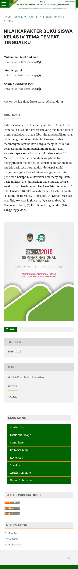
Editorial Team (19, 450)
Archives (20, 17)
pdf (11, 329)
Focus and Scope (20, 435)
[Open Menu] (4, 4)
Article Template (20, 472)
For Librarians (13, 544)
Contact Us (16, 427)
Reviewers (16, 457)
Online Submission (21, 480)
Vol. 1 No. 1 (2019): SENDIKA (46, 17)
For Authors (12, 539)
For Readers (12, 533)
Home (7, 17)
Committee (16, 442)
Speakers (15, 465)
